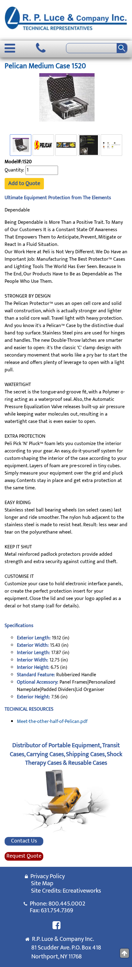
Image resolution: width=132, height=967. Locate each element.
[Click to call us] (40, 48)
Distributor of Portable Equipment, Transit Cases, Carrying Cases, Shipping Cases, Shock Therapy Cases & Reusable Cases (66, 754)
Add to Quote (24, 183)
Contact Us (24, 841)
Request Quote (23, 856)
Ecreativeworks (82, 890)
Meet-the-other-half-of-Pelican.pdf (52, 721)
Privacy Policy (46, 876)
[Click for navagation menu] (10, 48)
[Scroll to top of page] (124, 953)
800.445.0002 (67, 903)
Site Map (42, 883)
